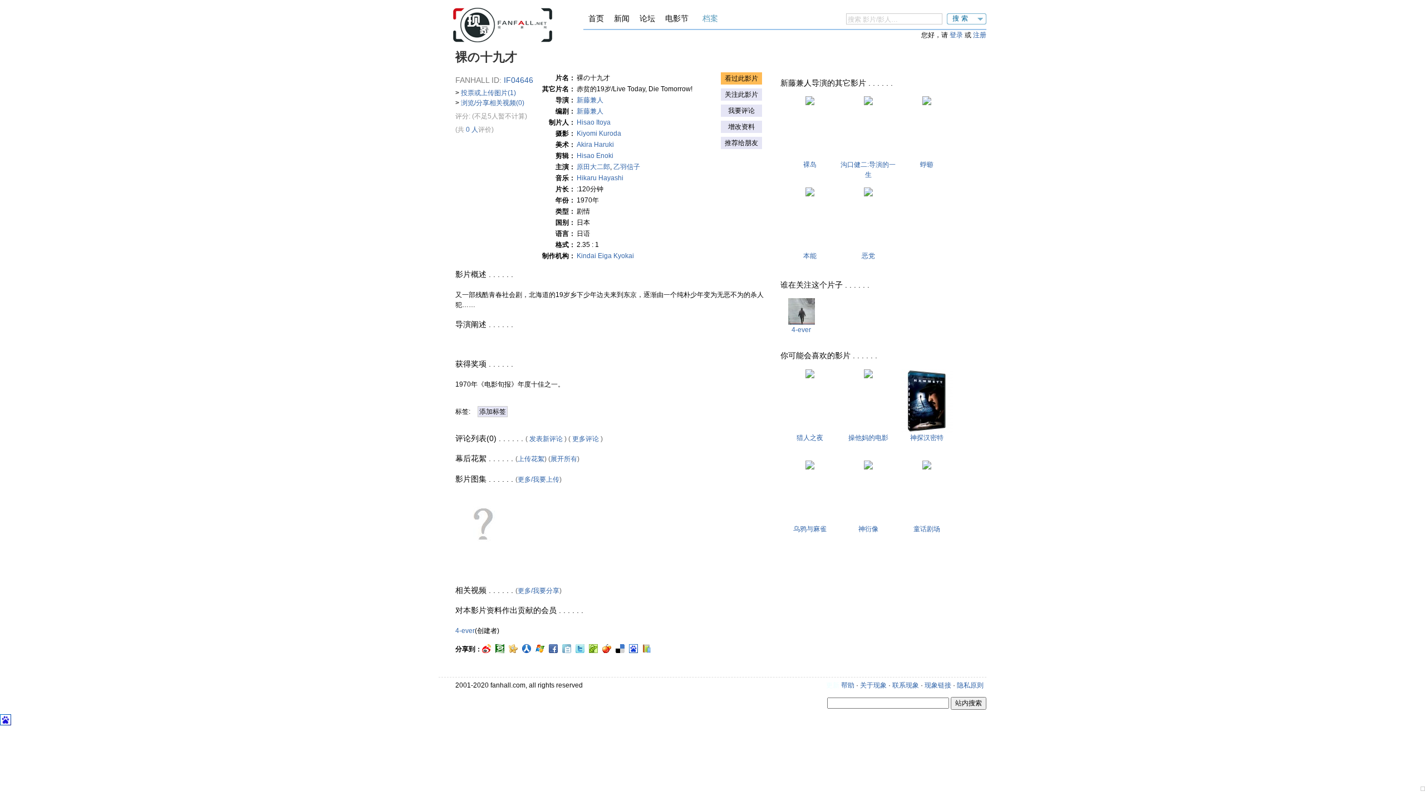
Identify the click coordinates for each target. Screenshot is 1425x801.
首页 (596, 18)
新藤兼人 (590, 100)
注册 (979, 35)
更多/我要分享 (538, 591)
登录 (956, 35)
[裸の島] (809, 103)
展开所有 (564, 459)
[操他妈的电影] (868, 376)
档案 (710, 18)
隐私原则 (970, 685)
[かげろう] (926, 103)
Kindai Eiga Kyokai (605, 256)
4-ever (465, 631)
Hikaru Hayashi (607, 178)
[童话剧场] (926, 467)
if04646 (518, 80)
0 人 (472, 130)
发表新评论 (546, 439)
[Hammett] (927, 430)
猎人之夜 (810, 438)
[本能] (809, 194)
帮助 (847, 685)
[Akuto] (868, 194)
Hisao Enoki (602, 156)
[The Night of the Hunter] (809, 376)
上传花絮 (531, 459)
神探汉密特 (927, 438)
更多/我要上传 (538, 479)
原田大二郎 (593, 167)
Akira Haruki (602, 145)
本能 (810, 256)
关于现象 (873, 685)
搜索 (961, 18)
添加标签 (492, 412)
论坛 (647, 18)
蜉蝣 (926, 165)
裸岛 (810, 165)
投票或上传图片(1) (488, 93)
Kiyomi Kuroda (599, 133)
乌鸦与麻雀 (810, 529)
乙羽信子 (626, 167)
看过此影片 (741, 78)
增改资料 (741, 127)
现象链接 (938, 685)
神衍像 (868, 529)
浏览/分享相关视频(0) (492, 103)
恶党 (868, 256)
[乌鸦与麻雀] (809, 467)
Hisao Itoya (594, 122)
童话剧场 (926, 529)
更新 (832, 685)
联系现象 (905, 685)
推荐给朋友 (741, 143)
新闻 (622, 18)
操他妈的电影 (868, 438)
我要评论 (741, 111)
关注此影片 (741, 94)
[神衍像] (868, 467)
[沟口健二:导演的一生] (868, 103)
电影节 (677, 18)
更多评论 (585, 439)
